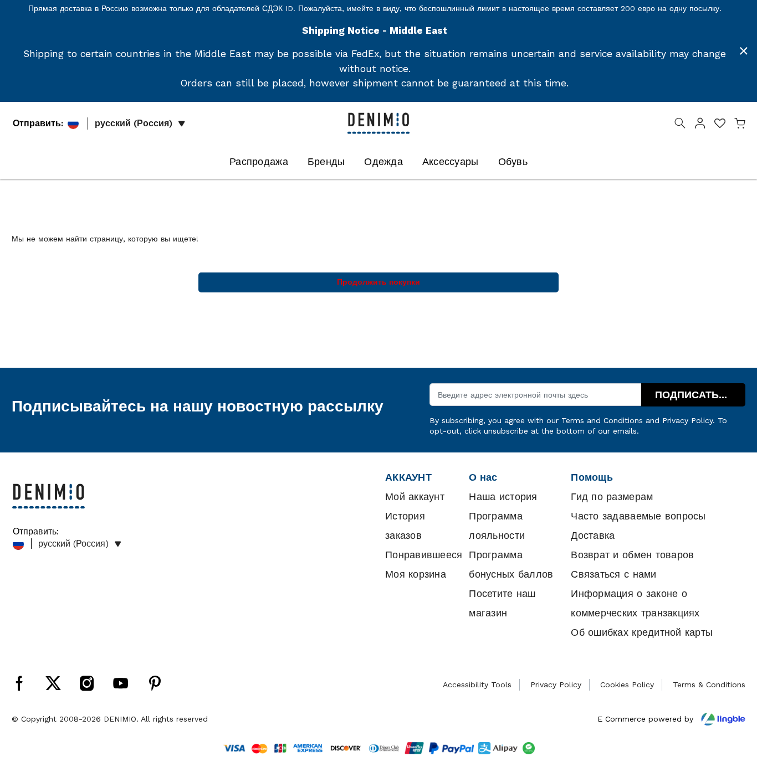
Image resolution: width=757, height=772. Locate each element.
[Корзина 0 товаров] (739, 125)
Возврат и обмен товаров (632, 554)
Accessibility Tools (477, 684)
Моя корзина (415, 574)
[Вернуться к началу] (732, 706)
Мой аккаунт (414, 496)
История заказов (405, 526)
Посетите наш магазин (502, 603)
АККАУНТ (408, 477)
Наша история (503, 496)
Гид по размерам (612, 496)
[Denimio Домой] (378, 122)
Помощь (592, 477)
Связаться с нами (613, 574)
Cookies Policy (627, 684)
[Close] (744, 51)
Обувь (513, 161)
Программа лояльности (497, 526)
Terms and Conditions (602, 420)
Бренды (326, 161)
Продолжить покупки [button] (378, 281)
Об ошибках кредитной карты (642, 632)
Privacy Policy (687, 420)
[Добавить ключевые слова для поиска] (680, 125)
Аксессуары (450, 161)
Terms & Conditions (709, 684)
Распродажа (258, 161)
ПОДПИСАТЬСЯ (694, 394)
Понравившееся (423, 554)
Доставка (593, 535)
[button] (699, 125)
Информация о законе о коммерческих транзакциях (635, 603)
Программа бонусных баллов (511, 564)
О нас (483, 477)
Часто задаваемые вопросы (638, 516)
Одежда (383, 161)
